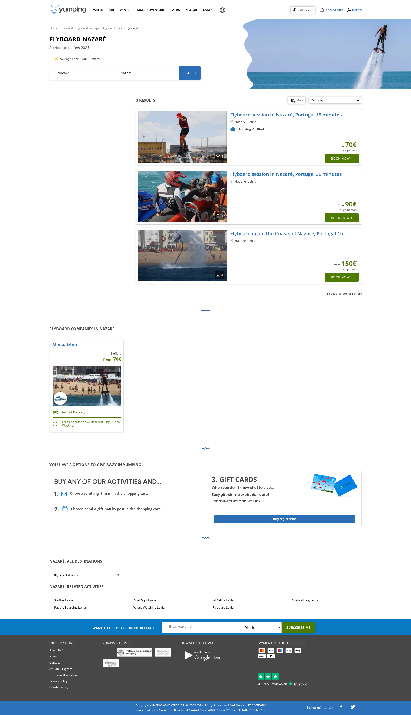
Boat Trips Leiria (144, 600)
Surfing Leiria (63, 600)
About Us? (56, 650)
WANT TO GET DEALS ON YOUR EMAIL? (124, 628)
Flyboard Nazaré (66, 575)
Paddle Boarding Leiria (70, 607)
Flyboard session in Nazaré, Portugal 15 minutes (286, 114)
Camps (208, 10)
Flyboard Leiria (223, 607)
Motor (191, 10)
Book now (340, 158)
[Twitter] (353, 708)
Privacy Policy (58, 681)
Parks (175, 10)
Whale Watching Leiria (149, 607)
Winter (125, 10)
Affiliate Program (60, 669)
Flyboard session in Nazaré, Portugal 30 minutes (286, 174)
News (53, 656)
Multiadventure (150, 10)
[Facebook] (340, 708)
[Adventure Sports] (68, 9)
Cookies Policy (58, 687)
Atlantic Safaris (65, 344)
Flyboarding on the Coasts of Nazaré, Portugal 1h (286, 233)
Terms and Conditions (63, 675)
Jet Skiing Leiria (223, 600)
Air (111, 10)
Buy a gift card (284, 519)
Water (98, 10)
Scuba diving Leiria (305, 600)
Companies (334, 10)
